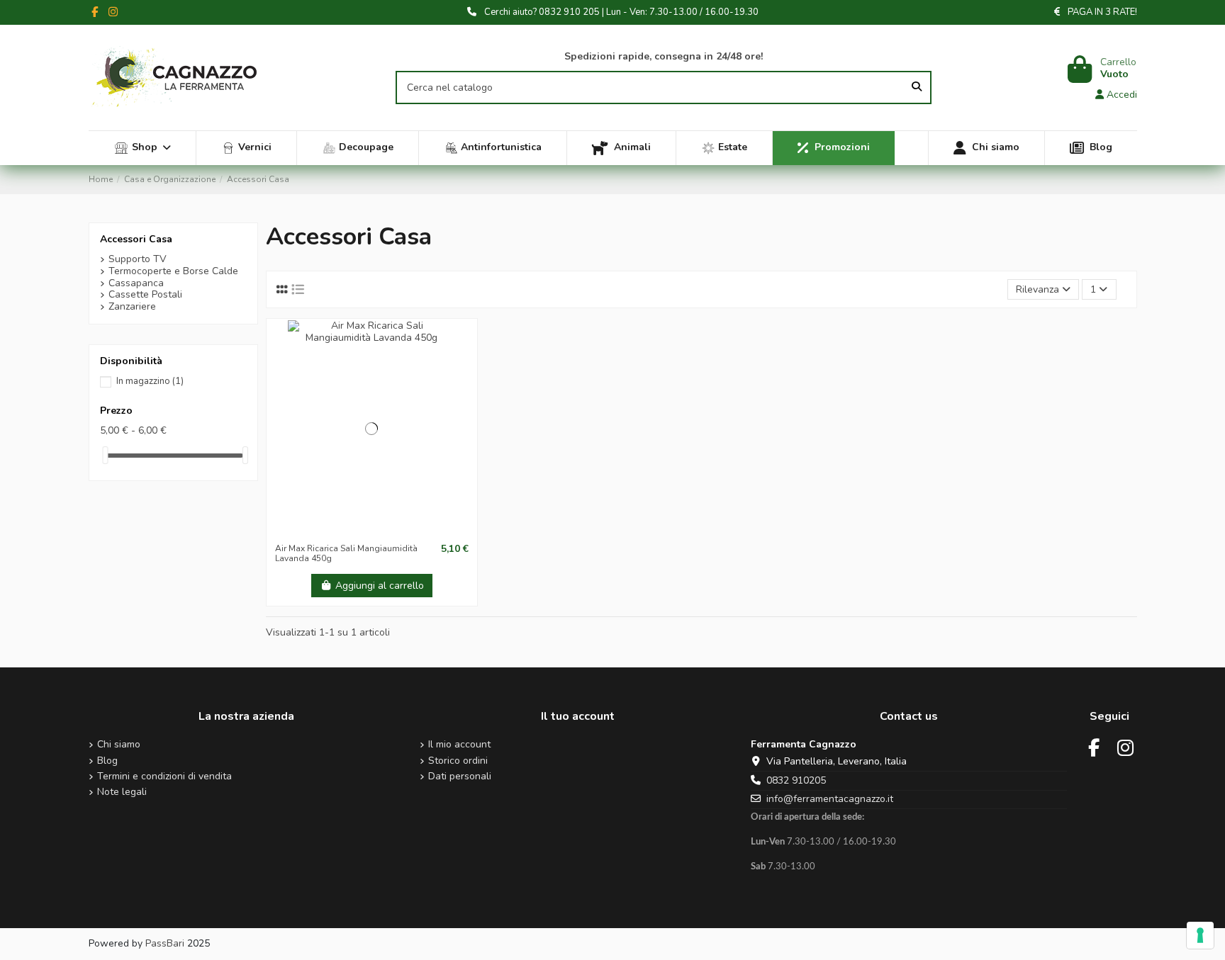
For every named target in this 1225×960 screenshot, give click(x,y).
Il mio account (459, 745)
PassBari (164, 943)
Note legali (122, 792)
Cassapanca (136, 284)
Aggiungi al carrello (379, 585)
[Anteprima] (391, 531)
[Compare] (371, 531)
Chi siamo (118, 745)
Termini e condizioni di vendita (164, 777)
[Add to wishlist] (351, 531)
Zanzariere (132, 307)
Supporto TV (137, 260)
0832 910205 (796, 780)
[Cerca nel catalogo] (917, 87)
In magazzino (150, 381)
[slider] (105, 455)
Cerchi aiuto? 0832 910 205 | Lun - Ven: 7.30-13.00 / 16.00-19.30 (621, 12)
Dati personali (459, 777)
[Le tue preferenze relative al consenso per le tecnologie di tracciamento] (1200, 935)
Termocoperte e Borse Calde (173, 272)
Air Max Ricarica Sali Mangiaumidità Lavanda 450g (346, 553)
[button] (142, 148)
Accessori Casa (136, 239)
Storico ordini (458, 761)
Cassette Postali (145, 295)
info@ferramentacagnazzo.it (829, 799)
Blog (107, 761)
